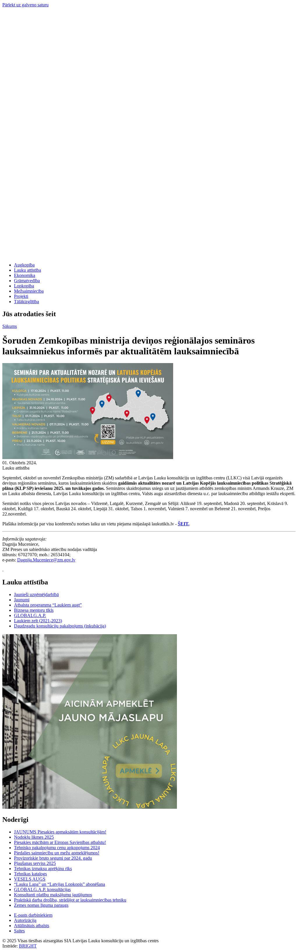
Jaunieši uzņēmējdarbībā (36, 594)
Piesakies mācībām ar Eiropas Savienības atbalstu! (60, 842)
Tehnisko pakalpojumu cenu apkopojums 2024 (57, 847)
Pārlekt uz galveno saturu (25, 4)
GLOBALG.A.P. (30, 615)
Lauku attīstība (27, 270)
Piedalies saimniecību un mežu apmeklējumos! (56, 852)
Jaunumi (21, 599)
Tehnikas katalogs (30, 873)
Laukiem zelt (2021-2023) (38, 620)
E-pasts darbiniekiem (33, 915)
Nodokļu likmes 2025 (34, 837)
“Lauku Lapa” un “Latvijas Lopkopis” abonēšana (59, 884)
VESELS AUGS (29, 879)
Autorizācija (25, 920)
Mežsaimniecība (29, 291)
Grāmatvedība (27, 280)
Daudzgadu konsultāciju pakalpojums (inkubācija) (60, 625)
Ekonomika (24, 275)
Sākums (9, 326)
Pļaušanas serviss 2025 (35, 863)
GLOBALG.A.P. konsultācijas (42, 889)
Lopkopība (24, 285)
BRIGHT (28, 945)
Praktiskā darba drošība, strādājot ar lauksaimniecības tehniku (70, 899)
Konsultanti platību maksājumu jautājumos (53, 894)
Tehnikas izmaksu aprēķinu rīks (43, 868)
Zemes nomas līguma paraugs (41, 905)
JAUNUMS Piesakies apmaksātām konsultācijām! (60, 831)
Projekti (21, 296)
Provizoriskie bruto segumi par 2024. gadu (53, 858)
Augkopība (24, 264)
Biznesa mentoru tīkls (34, 610)
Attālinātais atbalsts (31, 925)
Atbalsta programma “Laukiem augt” (48, 604)
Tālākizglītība (26, 301)
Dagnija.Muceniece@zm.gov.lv (46, 559)
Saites (19, 930)
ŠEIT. (183, 523)
